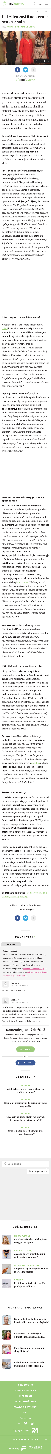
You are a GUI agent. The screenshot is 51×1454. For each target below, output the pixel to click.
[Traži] (34, 4)
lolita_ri (15, 999)
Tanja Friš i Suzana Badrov (21, 27)
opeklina (35, 762)
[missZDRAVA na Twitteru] (25, 1423)
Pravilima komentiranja (33, 968)
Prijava (27, 1062)
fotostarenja (22, 582)
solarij (5, 328)
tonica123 (15, 983)
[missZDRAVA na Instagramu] (32, 1423)
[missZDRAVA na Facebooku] (19, 1423)
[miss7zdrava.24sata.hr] (13, 4)
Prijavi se (25, 1049)
